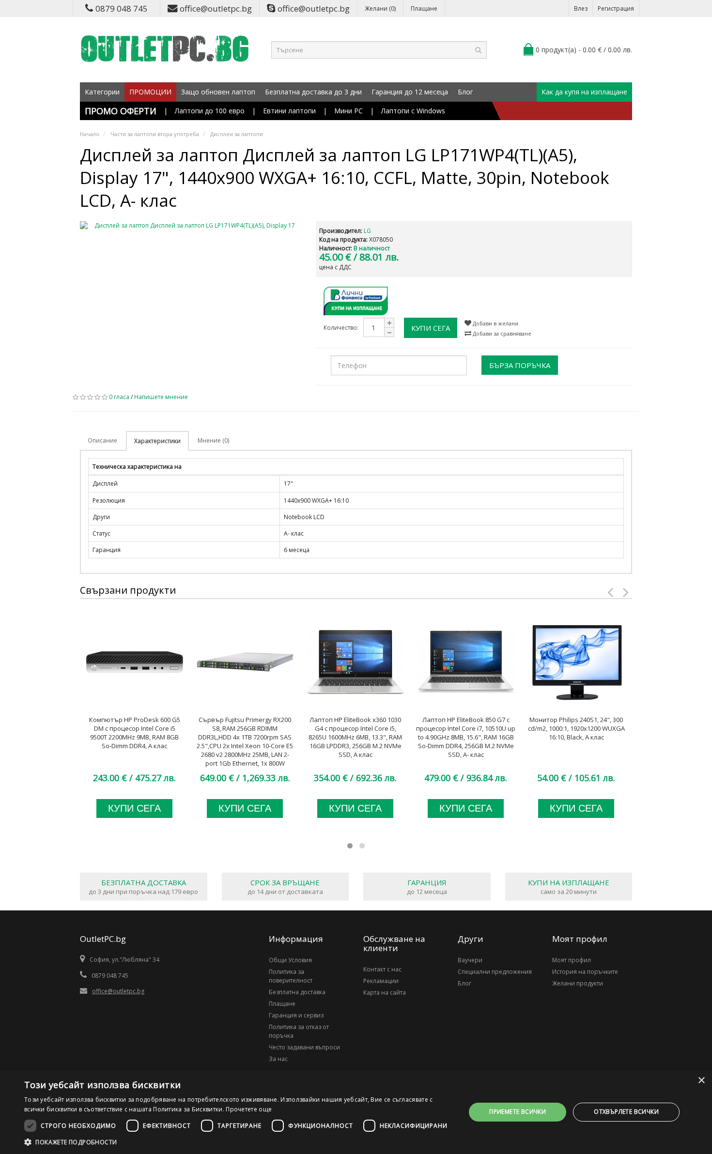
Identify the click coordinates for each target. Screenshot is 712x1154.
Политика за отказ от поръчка (299, 1031)
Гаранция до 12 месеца (409, 91)
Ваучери (470, 960)
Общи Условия (290, 960)
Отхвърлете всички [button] (626, 1112)
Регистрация (616, 8)
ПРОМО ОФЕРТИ (120, 111)
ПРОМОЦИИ (150, 91)
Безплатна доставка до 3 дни (313, 91)
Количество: (341, 327)
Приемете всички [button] (517, 1112)
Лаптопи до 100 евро (210, 110)
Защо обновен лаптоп (218, 91)
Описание (102, 440)
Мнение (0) (213, 440)
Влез (581, 8)
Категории (102, 91)
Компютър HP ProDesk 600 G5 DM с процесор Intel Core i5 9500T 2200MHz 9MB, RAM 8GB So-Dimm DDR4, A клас (134, 732)
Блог (465, 91)
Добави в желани (494, 323)
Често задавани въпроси (304, 1047)
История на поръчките (585, 972)
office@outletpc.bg (216, 8)
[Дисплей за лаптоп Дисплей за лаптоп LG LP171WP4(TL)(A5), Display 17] (191, 225)
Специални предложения (495, 972)
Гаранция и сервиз (296, 1015)
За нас (278, 1059)
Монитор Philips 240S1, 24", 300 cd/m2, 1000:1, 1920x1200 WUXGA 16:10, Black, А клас (576, 728)
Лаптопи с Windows (413, 110)
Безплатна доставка (297, 992)
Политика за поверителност (290, 976)
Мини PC (348, 110)
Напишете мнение (161, 397)
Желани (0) (380, 8)
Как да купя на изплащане (584, 91)
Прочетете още (249, 1109)
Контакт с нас (382, 969)
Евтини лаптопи (289, 110)
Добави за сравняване (501, 333)
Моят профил (571, 960)
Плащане (424, 8)
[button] (238, 1142)
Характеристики (157, 441)
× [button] (701, 1080)
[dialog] (356, 1112)
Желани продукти (577, 983)
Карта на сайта (384, 992)
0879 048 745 (121, 8)
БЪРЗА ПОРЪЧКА (519, 365)
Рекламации (381, 981)
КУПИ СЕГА (430, 328)
